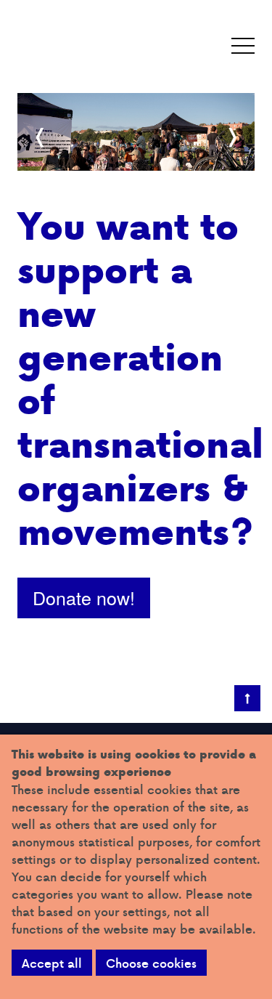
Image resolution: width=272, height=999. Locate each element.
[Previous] (41, 137)
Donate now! (84, 597)
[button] (243, 46)
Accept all (52, 963)
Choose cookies (151, 963)
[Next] (231, 137)
